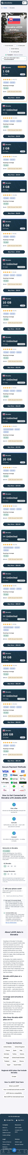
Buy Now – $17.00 (14, 447)
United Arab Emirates (18, 1057)
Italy (21, 1050)
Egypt (8, 1065)
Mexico (21, 1061)
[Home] (6, 3)
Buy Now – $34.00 (14, 645)
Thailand (6, 1061)
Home (5, 8)
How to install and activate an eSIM (14, 1089)
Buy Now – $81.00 (14, 761)
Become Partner (19, 1144)
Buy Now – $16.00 (14, 406)
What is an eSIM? (14, 1086)
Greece (22, 1054)
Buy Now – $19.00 (14, 486)
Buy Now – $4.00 (14, 136)
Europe (14, 1076)
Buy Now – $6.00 (14, 213)
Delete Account (6, 1132)
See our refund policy (11, 922)
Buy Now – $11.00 (14, 329)
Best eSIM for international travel (14, 1097)
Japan (14, 1061)
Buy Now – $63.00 (14, 722)
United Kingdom (20, 1047)
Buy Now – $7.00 (14, 252)
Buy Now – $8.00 (14, 290)
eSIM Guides (18, 1127)
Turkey (14, 1054)
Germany (6, 1054)
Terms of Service (6, 1142)
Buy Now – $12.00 (14, 367)
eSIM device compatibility (14, 1093)
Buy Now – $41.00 (14, 684)
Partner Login (18, 1142)
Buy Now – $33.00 (14, 604)
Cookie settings (6, 1135)
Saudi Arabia (17, 1065)
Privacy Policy (6, 1144)
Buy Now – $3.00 (14, 98)
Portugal (6, 1057)
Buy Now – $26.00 (14, 565)
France (8, 1050)
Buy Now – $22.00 (14, 524)
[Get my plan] (14, 1150)
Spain (14, 1050)
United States (8, 1047)
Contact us (5, 1130)
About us (4, 1127)
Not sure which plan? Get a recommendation (11, 58)
